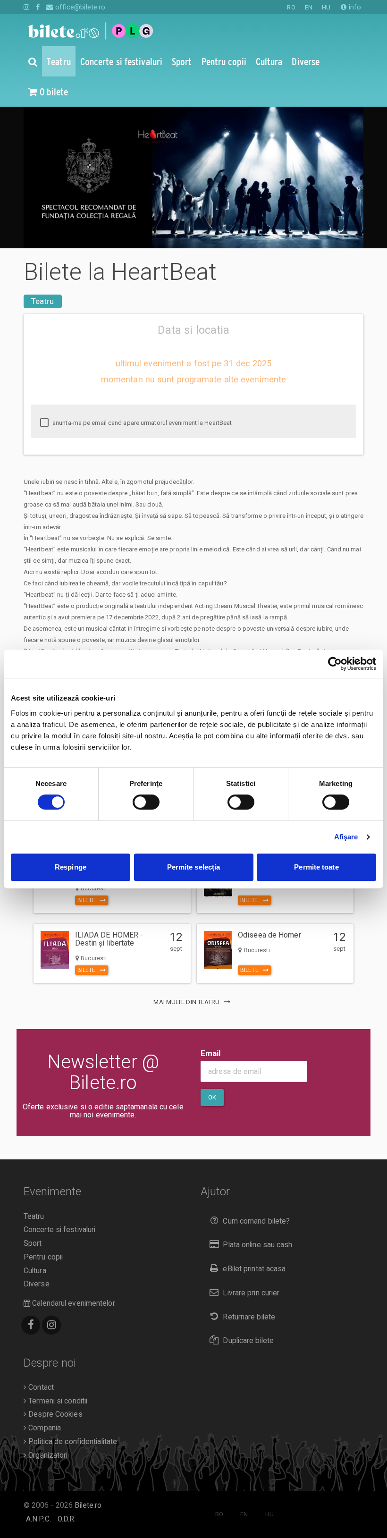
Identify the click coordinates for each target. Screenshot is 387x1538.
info (354, 7)
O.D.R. (67, 1519)
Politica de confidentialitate (71, 1441)
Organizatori (46, 1455)
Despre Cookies (54, 1414)
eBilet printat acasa (254, 1269)
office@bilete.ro (79, 7)
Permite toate (316, 867)
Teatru (42, 301)
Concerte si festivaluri (59, 1229)
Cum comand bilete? (256, 1221)
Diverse (37, 1284)
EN (308, 7)
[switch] (146, 802)
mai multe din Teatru (187, 1002)
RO (291, 7)
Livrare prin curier (251, 1293)
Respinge (70, 867)
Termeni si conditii (56, 1401)
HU (326, 7)
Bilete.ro (88, 1505)
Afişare (346, 837)
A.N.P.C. (38, 1519)
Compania (43, 1428)
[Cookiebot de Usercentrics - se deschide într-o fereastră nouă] (335, 664)
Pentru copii (43, 1257)
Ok (212, 1097)
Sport (33, 1243)
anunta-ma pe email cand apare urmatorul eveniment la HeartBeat (141, 422)
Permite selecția (193, 867)
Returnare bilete (249, 1317)
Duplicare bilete (248, 1340)
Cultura (35, 1271)
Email (211, 1053)
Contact (40, 1387)
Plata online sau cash (257, 1245)
